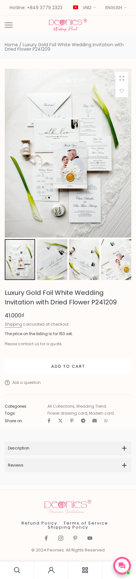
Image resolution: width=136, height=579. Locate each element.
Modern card (101, 413)
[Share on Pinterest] (71, 421)
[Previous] (15, 153)
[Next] (121, 153)
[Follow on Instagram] (60, 539)
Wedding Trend (91, 406)
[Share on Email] (94, 421)
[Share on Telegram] (83, 421)
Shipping (13, 324)
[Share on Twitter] (60, 421)
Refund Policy (39, 523)
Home (11, 44)
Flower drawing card (67, 413)
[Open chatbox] (122, 566)
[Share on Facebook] (49, 421)
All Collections (61, 406)
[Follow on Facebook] (46, 539)
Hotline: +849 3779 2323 (35, 7)
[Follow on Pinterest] (75, 539)
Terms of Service (86, 523)
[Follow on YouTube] (89, 539)
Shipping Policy (68, 527)
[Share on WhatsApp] (105, 421)
